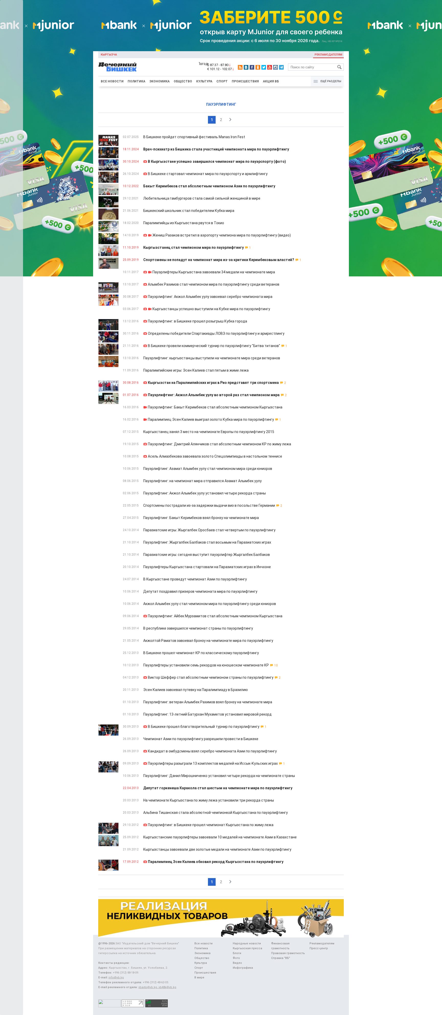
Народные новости (247, 943)
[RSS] (240, 67)
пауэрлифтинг (221, 104)
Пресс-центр (319, 948)
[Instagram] (275, 67)
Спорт (222, 81)
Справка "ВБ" (280, 958)
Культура (204, 81)
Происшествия (245, 81)
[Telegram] (281, 67)
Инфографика (243, 967)
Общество (183, 81)
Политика (136, 81)
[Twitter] (263, 67)
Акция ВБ (271, 81)
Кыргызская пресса (247, 948)
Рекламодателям (328, 54)
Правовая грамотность (288, 953)
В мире (199, 977)
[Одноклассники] (258, 67)
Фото (236, 958)
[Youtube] (269, 67)
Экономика (159, 81)
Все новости (112, 81)
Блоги (237, 953)
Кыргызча (109, 54)
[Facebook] (252, 67)
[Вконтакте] (246, 67)
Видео (237, 963)
